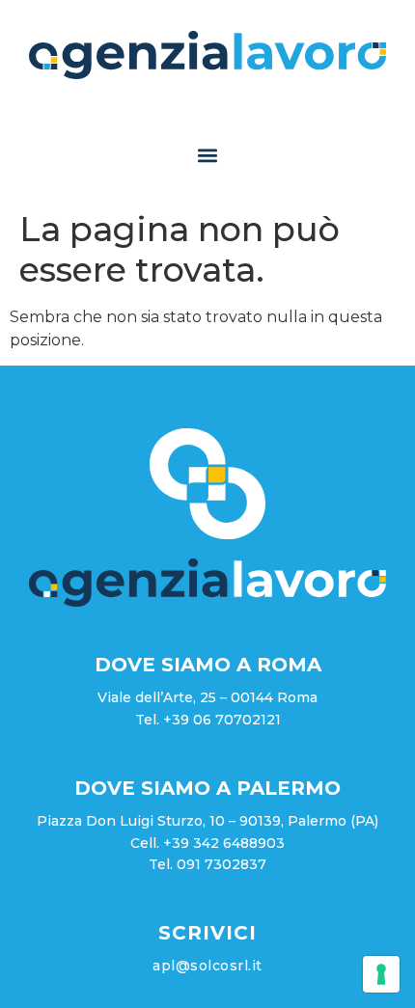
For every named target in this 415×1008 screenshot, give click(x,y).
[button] (208, 156)
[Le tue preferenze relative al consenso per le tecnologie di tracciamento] (381, 974)
